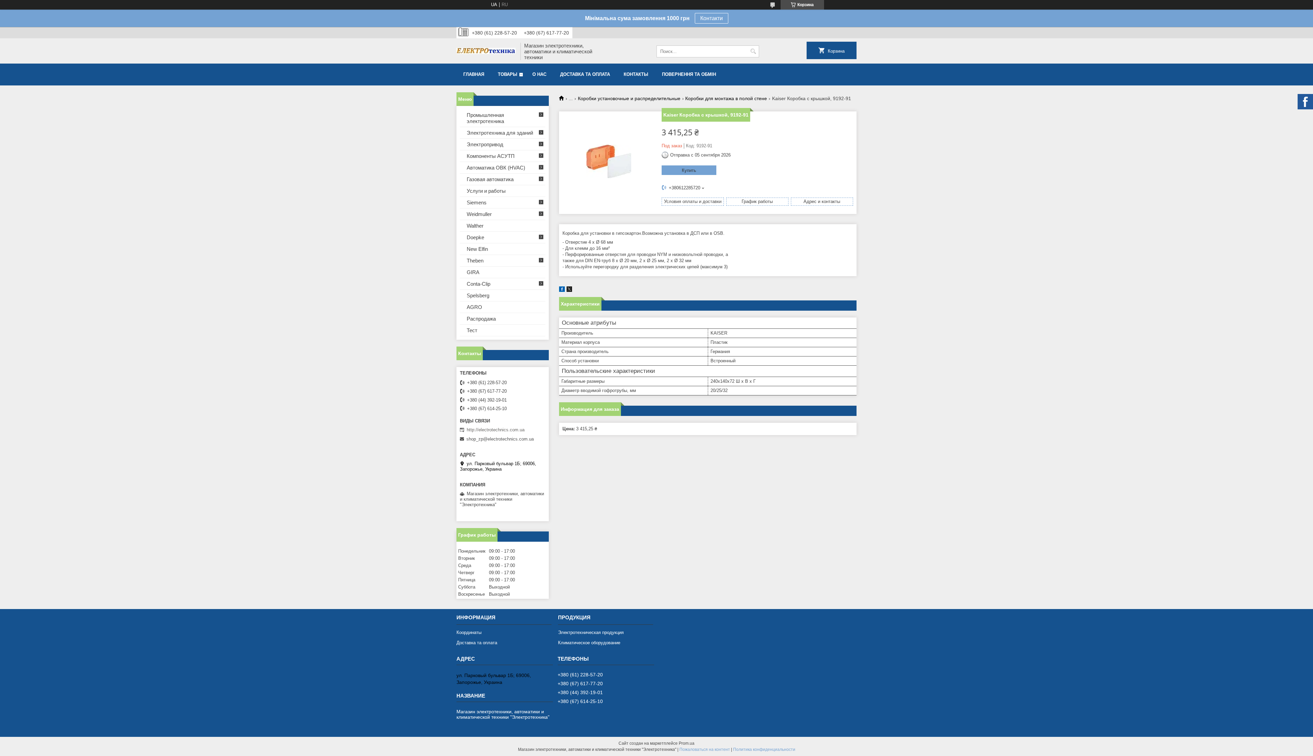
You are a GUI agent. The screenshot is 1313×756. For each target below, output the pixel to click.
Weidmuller (479, 214)
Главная (473, 74)
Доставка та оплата (585, 74)
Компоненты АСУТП (491, 156)
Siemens (477, 202)
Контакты (636, 74)
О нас (539, 74)
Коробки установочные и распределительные (629, 98)
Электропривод (485, 144)
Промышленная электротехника (485, 118)
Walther (475, 226)
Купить (689, 170)
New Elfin (477, 249)
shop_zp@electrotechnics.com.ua (500, 439)
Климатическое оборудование (589, 642)
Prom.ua (686, 743)
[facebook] (562, 290)
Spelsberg (478, 295)
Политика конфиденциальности (764, 749)
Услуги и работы (486, 191)
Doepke (475, 237)
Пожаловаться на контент (704, 749)
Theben (475, 261)
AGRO (474, 307)
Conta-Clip (478, 284)
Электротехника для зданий (500, 133)
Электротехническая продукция (591, 632)
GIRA (473, 272)
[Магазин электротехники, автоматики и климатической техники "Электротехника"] (486, 51)
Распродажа (481, 319)
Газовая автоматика (490, 179)
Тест (472, 330)
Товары (507, 74)
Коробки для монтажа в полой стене (726, 98)
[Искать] (753, 51)
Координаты (468, 632)
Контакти (711, 18)
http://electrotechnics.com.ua (496, 429)
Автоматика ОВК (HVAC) (496, 168)
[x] (569, 290)
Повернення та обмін (689, 74)
